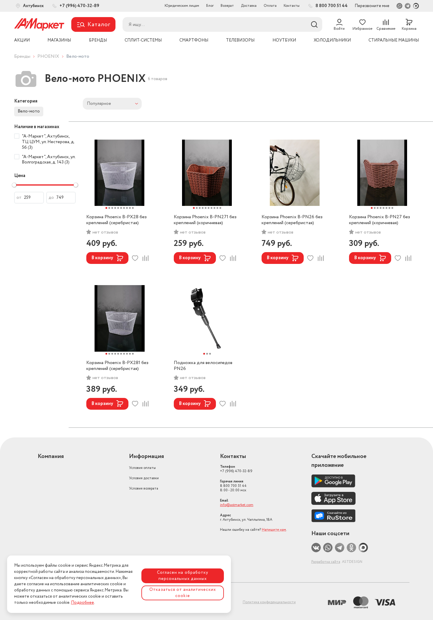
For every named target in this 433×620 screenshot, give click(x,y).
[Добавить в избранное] (135, 258)
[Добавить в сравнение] (145, 258)
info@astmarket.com (236, 504)
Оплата (270, 5)
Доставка (249, 5)
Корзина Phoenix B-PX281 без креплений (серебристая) (117, 366)
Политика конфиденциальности (269, 602)
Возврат (227, 5)
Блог (210, 5)
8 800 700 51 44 (233, 485)
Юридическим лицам (182, 5)
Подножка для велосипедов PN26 (203, 366)
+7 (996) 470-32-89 (236, 468)
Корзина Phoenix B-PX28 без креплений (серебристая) (116, 220)
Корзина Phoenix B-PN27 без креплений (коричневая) (379, 220)
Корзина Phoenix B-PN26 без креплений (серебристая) (292, 220)
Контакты (292, 5)
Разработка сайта (325, 561)
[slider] (14, 185)
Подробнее (82, 603)
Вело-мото (29, 111)
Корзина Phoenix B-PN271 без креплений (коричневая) (205, 220)
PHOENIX (48, 56)
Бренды (22, 56)
